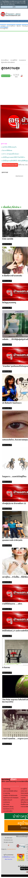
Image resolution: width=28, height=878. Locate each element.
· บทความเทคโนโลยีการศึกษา (10, 791)
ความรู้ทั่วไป (13, 60)
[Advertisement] (14, 759)
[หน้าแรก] (3, 25)
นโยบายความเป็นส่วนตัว (9, 4)
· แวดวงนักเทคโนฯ (7, 811)
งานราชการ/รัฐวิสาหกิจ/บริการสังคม (13, 61)
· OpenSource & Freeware (10, 798)
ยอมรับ (14, 6)
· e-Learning (6, 793)
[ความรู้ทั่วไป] (4, 28)
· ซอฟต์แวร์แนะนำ (7, 800)
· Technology (6, 789)
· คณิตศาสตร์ (23, 791)
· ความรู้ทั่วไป (23, 789)
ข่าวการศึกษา (5, 60)
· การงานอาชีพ (24, 807)
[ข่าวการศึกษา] (11, 25)
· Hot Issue (6, 804)
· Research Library (8, 807)
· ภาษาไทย (23, 798)
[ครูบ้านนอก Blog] (18, 25)
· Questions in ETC (8, 809)
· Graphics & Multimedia (10, 795)
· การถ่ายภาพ (6, 802)
